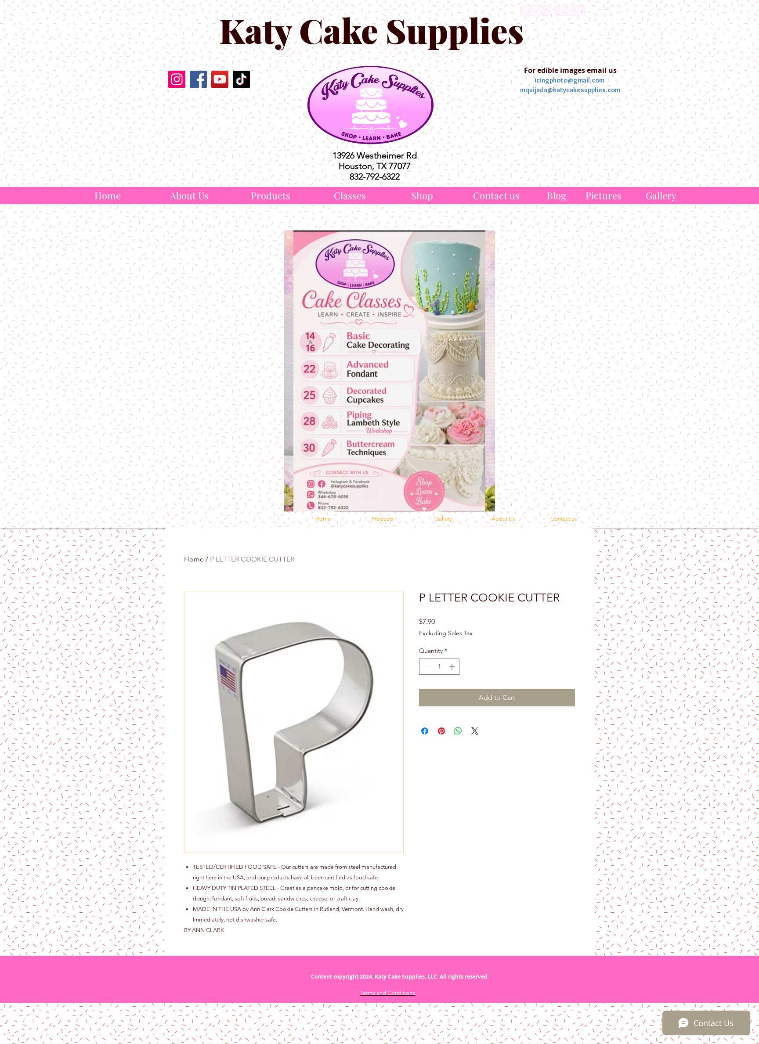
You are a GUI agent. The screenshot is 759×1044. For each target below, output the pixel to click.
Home (194, 559)
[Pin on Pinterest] (441, 731)
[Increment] (452, 666)
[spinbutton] (439, 666)
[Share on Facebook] (424, 731)
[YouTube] (219, 79)
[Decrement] (425, 666)
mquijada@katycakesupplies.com (570, 90)
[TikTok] (241, 79)
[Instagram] (176, 79)
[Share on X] (475, 731)
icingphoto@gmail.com (569, 80)
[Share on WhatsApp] (458, 731)
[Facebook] (198, 79)
